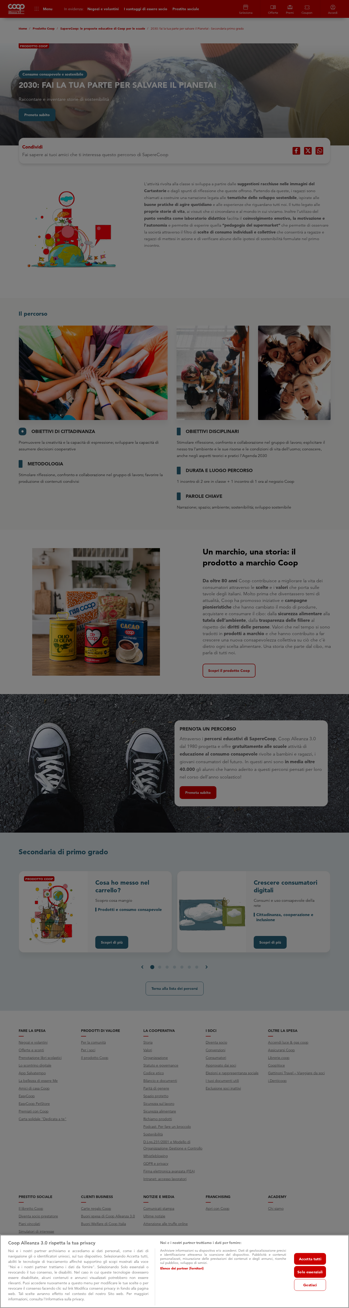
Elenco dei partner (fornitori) (182, 1268)
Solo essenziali (310, 1272)
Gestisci (310, 1285)
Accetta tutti (310, 1259)
